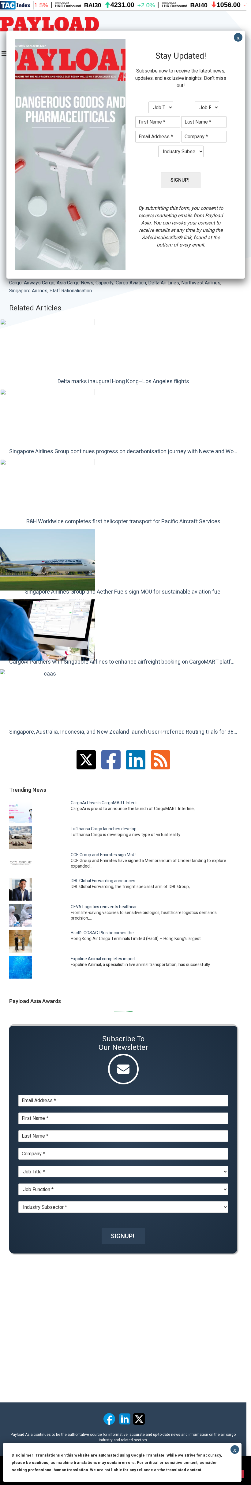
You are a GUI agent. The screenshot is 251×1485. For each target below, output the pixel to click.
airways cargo (39, 283)
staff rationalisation (71, 290)
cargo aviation (131, 283)
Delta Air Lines (163, 283)
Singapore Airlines (28, 290)
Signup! (122, 1236)
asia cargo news (75, 283)
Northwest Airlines (200, 283)
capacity (105, 283)
